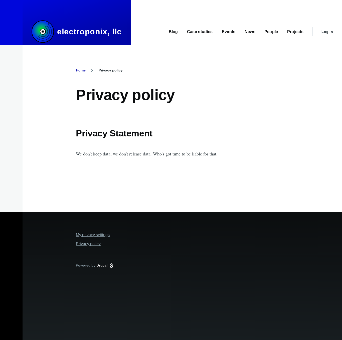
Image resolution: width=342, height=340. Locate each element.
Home (81, 70)
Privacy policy (88, 244)
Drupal (101, 265)
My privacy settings (93, 235)
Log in (327, 32)
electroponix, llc (89, 31)
